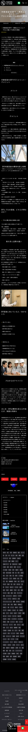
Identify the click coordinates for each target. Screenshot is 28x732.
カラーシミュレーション (7, 601)
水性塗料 (9, 630)
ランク (11, 642)
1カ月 (7, 575)
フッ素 (17, 639)
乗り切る (18, 601)
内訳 (15, 593)
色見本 (21, 569)
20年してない (5, 578)
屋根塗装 (5, 507)
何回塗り (4, 644)
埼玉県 (10, 569)
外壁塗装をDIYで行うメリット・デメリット (14, 65)
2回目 (15, 581)
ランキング (5, 561)
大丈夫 (11, 613)
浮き (19, 590)
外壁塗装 (3, 474)
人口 (13, 650)
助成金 (7, 656)
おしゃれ (12, 555)
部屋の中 (7, 647)
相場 (9, 561)
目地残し (21, 610)
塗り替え (9, 644)
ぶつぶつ (4, 639)
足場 (8, 567)
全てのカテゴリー (7, 500)
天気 (8, 639)
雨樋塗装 (5, 512)
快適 (10, 575)
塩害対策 (14, 552)
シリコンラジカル (19, 650)
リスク (10, 578)
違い (18, 581)
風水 (16, 555)
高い (18, 578)
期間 (14, 601)
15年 (18, 572)
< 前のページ (4, 479)
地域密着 (4, 659)
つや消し (20, 607)
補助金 (13, 561)
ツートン (20, 621)
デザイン (18, 624)
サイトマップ (21, 719)
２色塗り (18, 558)
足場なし (4, 607)
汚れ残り (4, 618)
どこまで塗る (20, 618)
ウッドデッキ (19, 593)
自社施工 (14, 659)
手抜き (9, 618)
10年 (13, 572)
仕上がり (4, 633)
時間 (8, 621)
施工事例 (5, 502)
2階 (8, 607)
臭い (8, 552)
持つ (4, 575)
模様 (17, 621)
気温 (22, 624)
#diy (15, 490)
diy (9, 555)
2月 (21, 578)
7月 (22, 584)
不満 (8, 633)
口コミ (16, 630)
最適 (8, 593)
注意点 (22, 572)
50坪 (13, 569)
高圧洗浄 (19, 616)
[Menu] (25, 2)
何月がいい (21, 642)
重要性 (11, 590)
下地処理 (4, 630)
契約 (19, 630)
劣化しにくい (5, 624)
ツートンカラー (6, 642)
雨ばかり (11, 587)
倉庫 (21, 653)
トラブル (12, 639)
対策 (19, 598)
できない (7, 587)
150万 (16, 575)
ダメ (4, 581)
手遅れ (17, 633)
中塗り (7, 590)
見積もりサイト (6, 564)
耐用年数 (14, 558)
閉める (16, 607)
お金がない (14, 598)
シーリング (13, 633)
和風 (15, 624)
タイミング (22, 636)
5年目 (8, 584)
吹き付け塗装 (8, 572)
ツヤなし (4, 598)
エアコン (9, 598)
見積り (19, 656)
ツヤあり (19, 595)
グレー (17, 561)
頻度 (4, 647)
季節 (15, 567)
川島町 (17, 647)
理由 (8, 604)
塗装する (14, 595)
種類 (19, 555)
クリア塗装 (5, 569)
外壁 (4, 627)
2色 (6, 581)
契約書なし (20, 604)
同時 (4, 636)
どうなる (16, 587)
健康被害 (15, 627)
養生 (7, 650)
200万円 (14, 578)
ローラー (11, 624)
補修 (22, 590)
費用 (4, 650)
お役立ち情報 (6, 514)
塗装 (19, 552)
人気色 (14, 644)
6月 (11, 584)
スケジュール (8, 636)
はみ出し (14, 610)
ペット (7, 613)
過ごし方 (4, 616)
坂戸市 (4, 552)
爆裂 (23, 613)
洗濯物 (13, 636)
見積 (12, 593)
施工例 (17, 636)
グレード (22, 552)
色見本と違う (15, 564)
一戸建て (19, 613)
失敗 (23, 555)
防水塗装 (5, 509)
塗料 (11, 656)
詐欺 (22, 630)
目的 (4, 590)
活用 (4, 572)
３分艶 (4, 567)
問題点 (15, 604)
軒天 (12, 604)
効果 (19, 627)
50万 (14, 584)
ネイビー (18, 644)
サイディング (5, 558)
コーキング (12, 621)
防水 (10, 558)
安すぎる (18, 584)
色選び (20, 564)
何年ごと (15, 642)
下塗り (15, 590)
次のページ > (23, 479)
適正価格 (14, 656)
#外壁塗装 (10, 490)
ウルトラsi (14, 616)
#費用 (18, 490)
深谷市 (15, 613)
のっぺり (4, 610)
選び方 (11, 567)
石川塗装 (4, 653)
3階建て (17, 569)
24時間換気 (11, 581)
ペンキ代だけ (14, 618)
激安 (4, 613)
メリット (8, 67)
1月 (13, 575)
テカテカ (9, 616)
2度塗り (4, 621)
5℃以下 (4, 584)
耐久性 (11, 627)
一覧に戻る (14, 479)
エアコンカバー (9, 595)
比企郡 (9, 653)
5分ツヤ (22, 581)
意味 (10, 650)
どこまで (4, 604)
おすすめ (9, 659)
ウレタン (4, 593)
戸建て (17, 653)
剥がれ (22, 644)
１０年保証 (21, 575)
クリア (7, 627)
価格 (22, 647)
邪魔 (4, 595)
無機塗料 (12, 647)
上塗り (21, 587)
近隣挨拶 (22, 601)
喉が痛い (9, 610)
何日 (11, 552)
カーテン (12, 607)
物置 (4, 656)
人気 (6, 555)
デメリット (8, 70)
